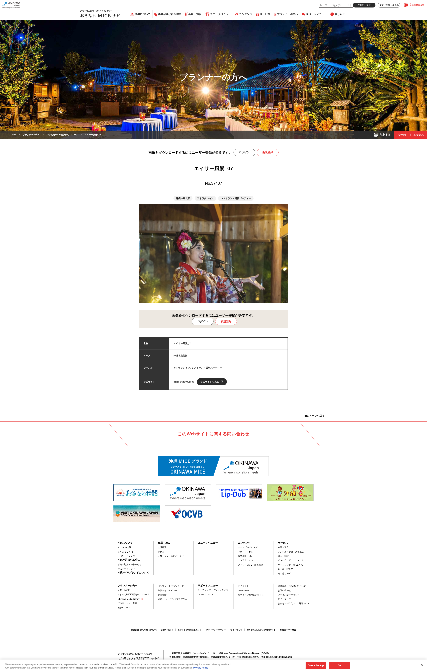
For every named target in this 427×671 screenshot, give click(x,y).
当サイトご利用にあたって (251, 595)
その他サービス (285, 573)
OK (339, 665)
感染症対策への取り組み (129, 564)
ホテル (161, 551)
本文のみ (419, 134)
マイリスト (243, 586)
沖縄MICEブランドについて (133, 572)
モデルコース (124, 607)
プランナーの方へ (287, 14)
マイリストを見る (390, 5)
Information (243, 590)
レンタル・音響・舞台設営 (291, 551)
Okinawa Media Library (129, 599)
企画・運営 (283, 547)
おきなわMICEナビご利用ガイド (293, 603)
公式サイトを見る (209, 381)
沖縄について (143, 14)
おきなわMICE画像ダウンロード (133, 594)
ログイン (244, 152)
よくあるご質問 (125, 551)
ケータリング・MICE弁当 (290, 565)
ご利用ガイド (364, 5)
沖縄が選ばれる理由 (170, 14)
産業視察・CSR (245, 556)
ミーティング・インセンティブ (213, 590)
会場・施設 (194, 14)
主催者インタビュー (167, 590)
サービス (265, 14)
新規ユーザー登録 (288, 630)
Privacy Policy (200, 667)
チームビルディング (247, 547)
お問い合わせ (284, 590)
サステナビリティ (126, 569)
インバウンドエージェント (291, 560)
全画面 (402, 134)
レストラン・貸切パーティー (172, 556)
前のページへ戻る (314, 415)
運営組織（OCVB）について (292, 586)
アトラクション (245, 560)
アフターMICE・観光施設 (250, 565)
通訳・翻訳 (283, 556)
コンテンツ (245, 14)
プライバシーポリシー (289, 595)
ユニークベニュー (220, 14)
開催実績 (162, 595)
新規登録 (267, 152)
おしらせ (340, 14)
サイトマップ (284, 599)
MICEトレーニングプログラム (172, 599)
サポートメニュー (316, 14)
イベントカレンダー (127, 556)
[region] (213, 665)
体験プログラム (245, 551)
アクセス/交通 (124, 547)
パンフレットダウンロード (171, 586)
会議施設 (162, 547)
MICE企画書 (124, 590)
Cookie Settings (316, 665)
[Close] (421, 665)
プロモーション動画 (127, 603)
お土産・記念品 (285, 569)
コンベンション (205, 594)
